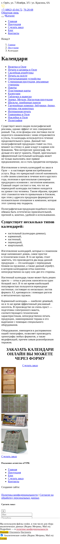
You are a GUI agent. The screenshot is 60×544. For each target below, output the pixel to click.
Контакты (13, 33)
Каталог (10, 15)
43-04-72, (12, 9)
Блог (10, 30)
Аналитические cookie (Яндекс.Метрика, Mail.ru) (29, 535)
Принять (4, 532)
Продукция (14, 24)
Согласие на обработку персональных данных (27, 496)
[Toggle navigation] (2, 16)
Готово (3, 538)
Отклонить (14, 532)
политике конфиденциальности (32, 529)
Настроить (26, 532)
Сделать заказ (16, 27)
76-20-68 (28, 9)
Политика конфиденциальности (19, 494)
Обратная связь (10, 12)
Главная (12, 21)
